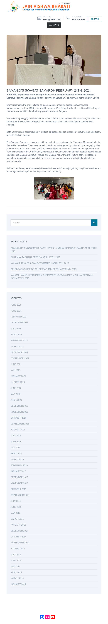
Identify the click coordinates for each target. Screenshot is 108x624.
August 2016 (18, 430)
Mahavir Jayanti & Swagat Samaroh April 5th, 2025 (40, 263)
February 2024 (19, 317)
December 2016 (19, 406)
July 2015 (16, 501)
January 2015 (18, 525)
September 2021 (20, 358)
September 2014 (20, 543)
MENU (56, 25)
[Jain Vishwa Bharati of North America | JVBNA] (38, 6)
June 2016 (16, 441)
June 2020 (16, 388)
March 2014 (17, 578)
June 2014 (16, 560)
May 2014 (15, 566)
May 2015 (15, 513)
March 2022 (17, 346)
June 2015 (16, 507)
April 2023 (16, 334)
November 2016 (19, 412)
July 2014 (16, 554)
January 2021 (18, 376)
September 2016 (20, 424)
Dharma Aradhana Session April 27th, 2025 (35, 257)
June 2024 (16, 311)
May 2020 (15, 394)
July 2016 (16, 436)
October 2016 (18, 418)
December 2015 (19, 477)
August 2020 (18, 382)
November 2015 (19, 483)
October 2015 (18, 489)
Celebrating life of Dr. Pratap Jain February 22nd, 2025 (44, 269)
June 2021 (16, 364)
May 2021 (15, 370)
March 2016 (17, 459)
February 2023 (19, 340)
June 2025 (16, 305)
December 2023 (19, 323)
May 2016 (15, 447)
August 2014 (18, 549)
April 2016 (16, 453)
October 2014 (18, 537)
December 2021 (19, 352)
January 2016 (18, 471)
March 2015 (17, 519)
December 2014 (19, 531)
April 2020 (16, 400)
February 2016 (19, 465)
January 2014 (18, 584)
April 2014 (16, 572)
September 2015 (20, 495)
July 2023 (16, 329)
